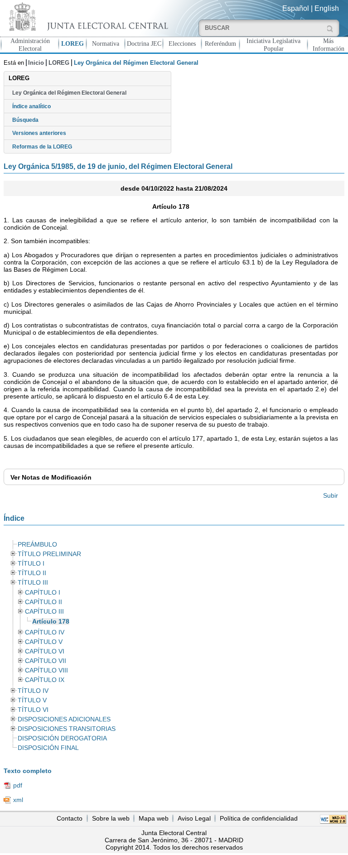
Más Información (328, 44)
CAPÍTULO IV (44, 632)
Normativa (105, 43)
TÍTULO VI (33, 709)
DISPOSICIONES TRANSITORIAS (67, 728)
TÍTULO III (33, 582)
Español (295, 8)
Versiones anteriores (39, 133)
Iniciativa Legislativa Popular (273, 44)
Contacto (69, 818)
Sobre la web (111, 818)
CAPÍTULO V (44, 642)
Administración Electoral (30, 44)
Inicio (36, 62)
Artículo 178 (50, 621)
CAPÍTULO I (42, 592)
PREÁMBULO (37, 544)
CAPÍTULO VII (45, 661)
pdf (17, 785)
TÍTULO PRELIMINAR (49, 554)
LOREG (72, 43)
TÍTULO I (31, 563)
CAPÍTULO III (44, 611)
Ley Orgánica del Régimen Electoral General (69, 93)
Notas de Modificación (51, 477)
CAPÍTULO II (43, 602)
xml (18, 799)
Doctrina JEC (144, 43)
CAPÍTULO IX (44, 680)
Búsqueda (25, 120)
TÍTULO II (32, 573)
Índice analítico (31, 106)
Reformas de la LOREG (42, 147)
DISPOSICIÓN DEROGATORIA (62, 738)
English (326, 8)
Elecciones (182, 43)
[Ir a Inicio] (87, 16)
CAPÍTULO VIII (46, 670)
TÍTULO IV (33, 690)
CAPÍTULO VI (44, 651)
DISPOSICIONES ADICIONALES (64, 719)
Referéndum (220, 43)
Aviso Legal (194, 818)
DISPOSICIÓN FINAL (48, 748)
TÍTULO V (32, 700)
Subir (330, 495)
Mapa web (154, 818)
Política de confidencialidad (259, 818)
